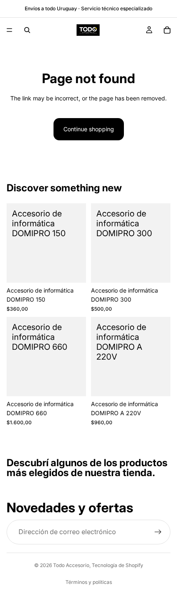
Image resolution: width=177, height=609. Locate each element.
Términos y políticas (88, 582)
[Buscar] (27, 30)
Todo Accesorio (71, 565)
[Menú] (9, 30)
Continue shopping (88, 129)
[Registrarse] (158, 531)
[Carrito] (167, 30)
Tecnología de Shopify (117, 565)
